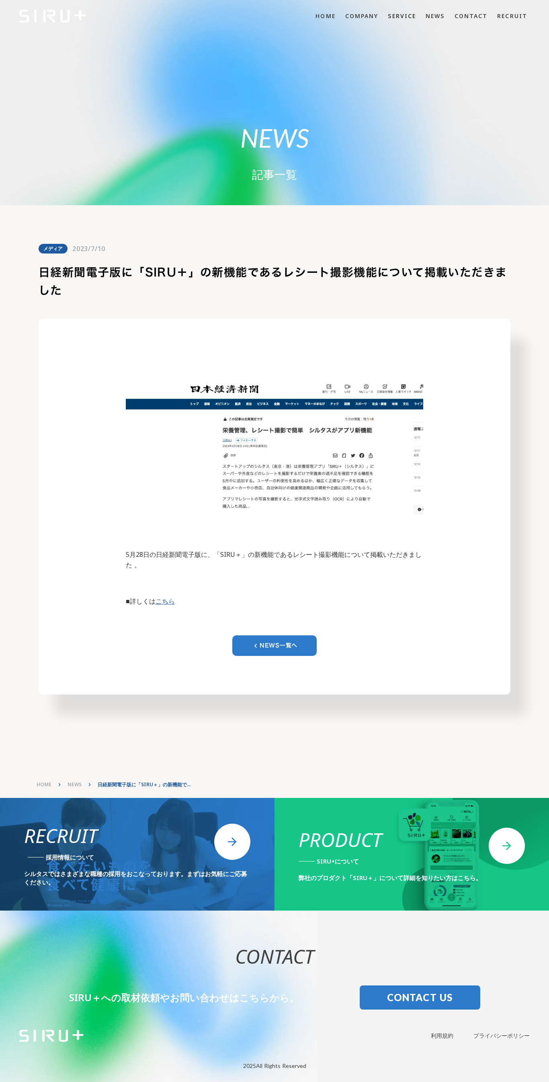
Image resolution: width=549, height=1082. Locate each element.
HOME (325, 16)
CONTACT (471, 16)
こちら (165, 601)
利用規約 (442, 1035)
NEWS (435, 16)
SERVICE (402, 16)
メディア (53, 248)
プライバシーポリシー (501, 1035)
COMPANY (362, 16)
